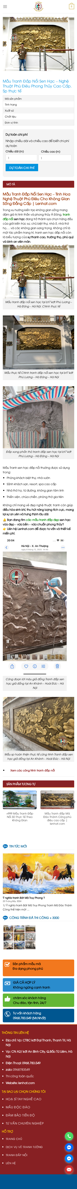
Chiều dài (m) (15, 151)
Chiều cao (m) (50, 151)
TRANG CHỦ (14, 1138)
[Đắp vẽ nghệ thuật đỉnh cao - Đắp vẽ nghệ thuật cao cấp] (38, 6)
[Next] (74, 809)
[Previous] (2, 809)
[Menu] (5, 6)
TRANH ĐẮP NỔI (16, 1155)
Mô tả (11, 184)
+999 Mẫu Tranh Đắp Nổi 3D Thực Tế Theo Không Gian (19, 817)
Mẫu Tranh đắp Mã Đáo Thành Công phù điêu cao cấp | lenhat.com (57, 818)
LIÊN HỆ (11, 1163)
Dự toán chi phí (22, 167)
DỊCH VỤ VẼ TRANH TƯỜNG (24, 1147)
